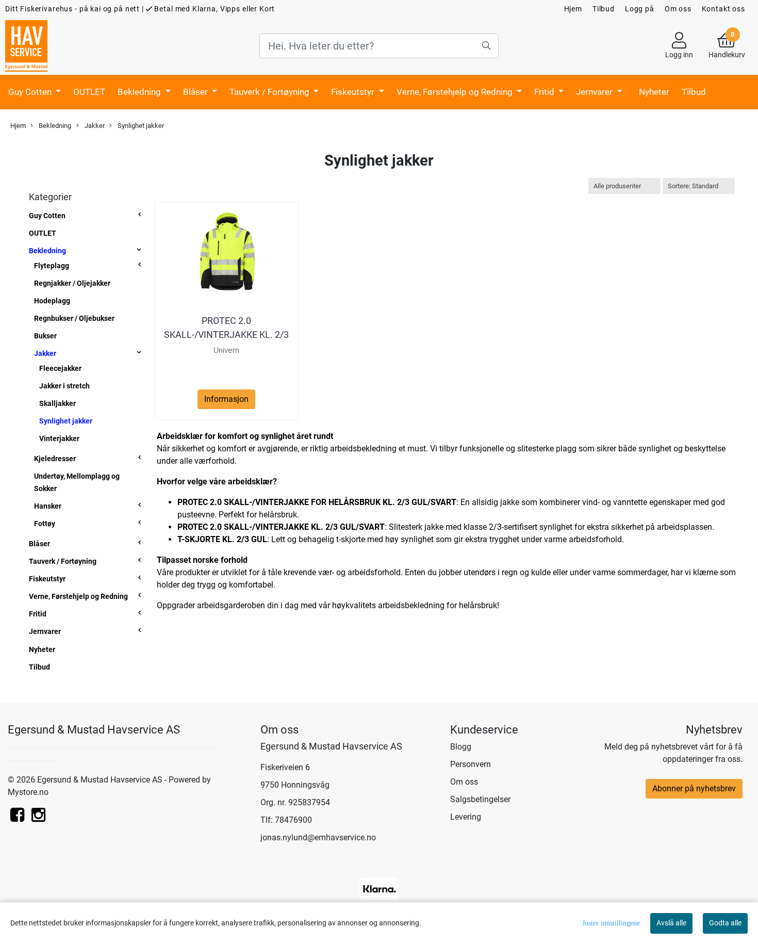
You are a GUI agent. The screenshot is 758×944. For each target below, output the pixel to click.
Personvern (470, 764)
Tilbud (603, 9)
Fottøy (44, 523)
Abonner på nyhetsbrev (694, 788)
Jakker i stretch (64, 386)
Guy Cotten (31, 92)
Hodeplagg (52, 301)
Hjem (573, 9)
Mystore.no (28, 792)
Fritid (545, 92)
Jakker (94, 125)
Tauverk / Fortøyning (270, 92)
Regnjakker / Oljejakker (72, 283)
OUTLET (89, 92)
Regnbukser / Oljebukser (74, 318)
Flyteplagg (51, 266)
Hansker (47, 506)
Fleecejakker (60, 368)
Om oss (678, 9)
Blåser (196, 92)
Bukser (45, 336)
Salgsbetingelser (480, 799)
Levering (465, 817)
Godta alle (725, 923)
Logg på (639, 9)
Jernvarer (595, 92)
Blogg (460, 747)
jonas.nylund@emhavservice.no (318, 837)
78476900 (293, 820)
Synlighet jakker (140, 125)
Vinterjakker (59, 438)
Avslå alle (671, 923)
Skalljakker (57, 403)
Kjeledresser (55, 458)
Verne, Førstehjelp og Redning (456, 92)
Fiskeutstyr (353, 92)
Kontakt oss (723, 9)
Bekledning (140, 92)
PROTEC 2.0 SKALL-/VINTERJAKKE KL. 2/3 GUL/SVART (226, 334)
